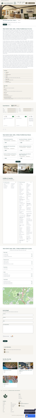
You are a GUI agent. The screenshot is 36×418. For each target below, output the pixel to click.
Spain (11, 402)
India (3, 409)
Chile (11, 410)
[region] (18, 295)
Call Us (9, 24)
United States (12, 406)
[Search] (26, 3)
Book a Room (18, 161)
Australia (4, 402)
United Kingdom (13, 405)
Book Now (5, 24)
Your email (4, 317)
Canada (12, 409)
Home (1, 390)
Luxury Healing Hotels (8, 3)
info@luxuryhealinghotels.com (5, 0)
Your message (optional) (6, 324)
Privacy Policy (20, 398)
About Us (20, 2)
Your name (4, 313)
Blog (18, 2)
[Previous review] (3, 129)
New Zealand (12, 411)
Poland (4, 411)
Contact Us (23, 2)
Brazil (3, 405)
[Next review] (5, 129)
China (3, 406)
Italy (3, 410)
